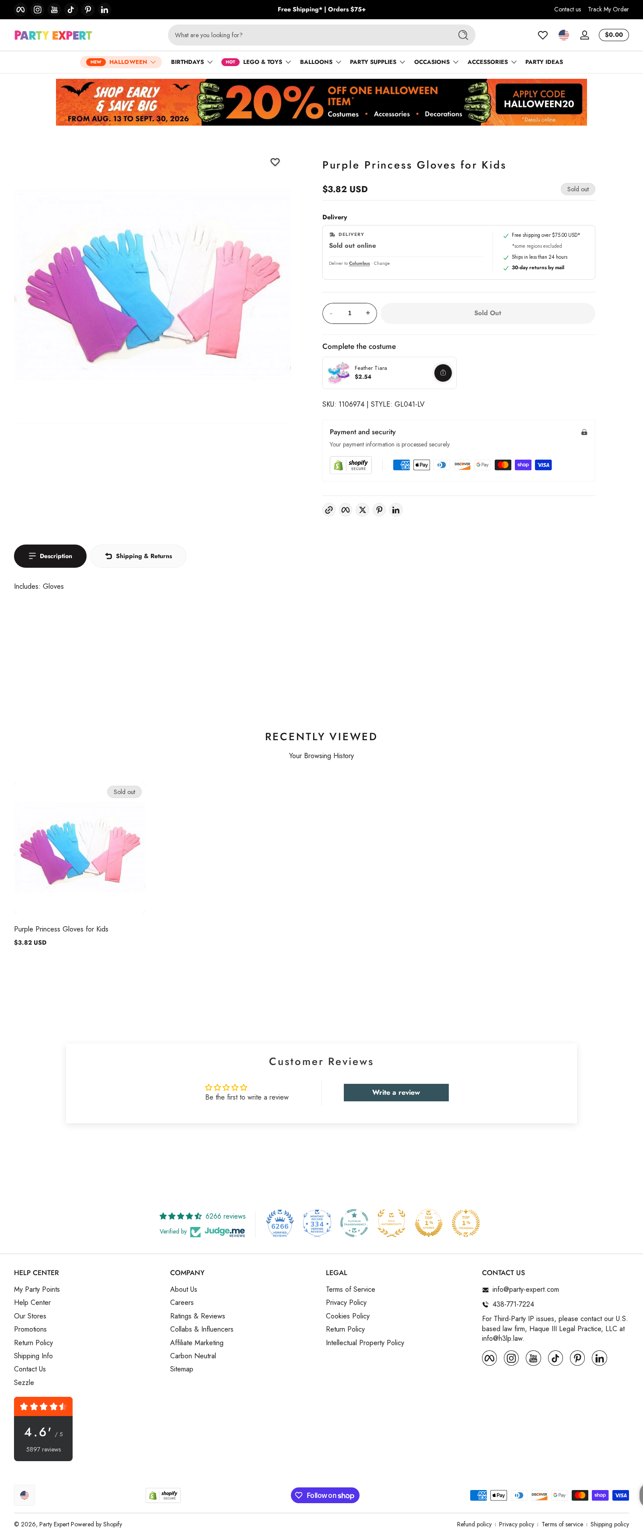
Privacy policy (516, 1524)
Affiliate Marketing (197, 1343)
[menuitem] (87, 1290)
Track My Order (608, 9)
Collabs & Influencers (202, 1330)
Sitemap (181, 1369)
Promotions (30, 1330)
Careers (182, 1303)
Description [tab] (56, 556)
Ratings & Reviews (197, 1316)
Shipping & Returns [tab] (144, 556)
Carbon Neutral (193, 1356)
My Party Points (37, 1290)
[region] (321, 10)
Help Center (32, 1303)
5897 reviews (43, 1449)
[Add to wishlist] (275, 162)
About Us (183, 1290)
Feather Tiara (371, 368)
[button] (563, 35)
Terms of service (562, 1524)
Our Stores (30, 1316)
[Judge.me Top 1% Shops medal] (429, 1223)
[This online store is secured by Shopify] (351, 465)
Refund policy (474, 1524)
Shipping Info (33, 1356)
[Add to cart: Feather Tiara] (443, 373)
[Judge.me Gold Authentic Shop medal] (391, 1223)
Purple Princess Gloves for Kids (61, 929)
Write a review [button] (396, 1092)
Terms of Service (350, 1290)
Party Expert (54, 1524)
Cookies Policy (348, 1316)
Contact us (567, 9)
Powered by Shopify (96, 1524)
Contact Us (30, 1369)
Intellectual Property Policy (365, 1343)
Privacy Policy (346, 1303)
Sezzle (24, 1383)
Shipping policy (610, 1524)
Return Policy (33, 1343)
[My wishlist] (542, 35)
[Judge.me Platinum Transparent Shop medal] (354, 1223)
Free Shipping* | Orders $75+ (322, 9)
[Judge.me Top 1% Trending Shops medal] (466, 1223)
